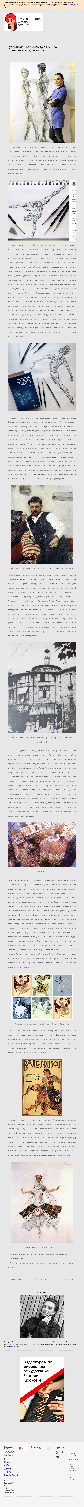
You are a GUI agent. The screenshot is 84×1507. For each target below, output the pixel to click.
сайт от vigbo (42, 1501)
